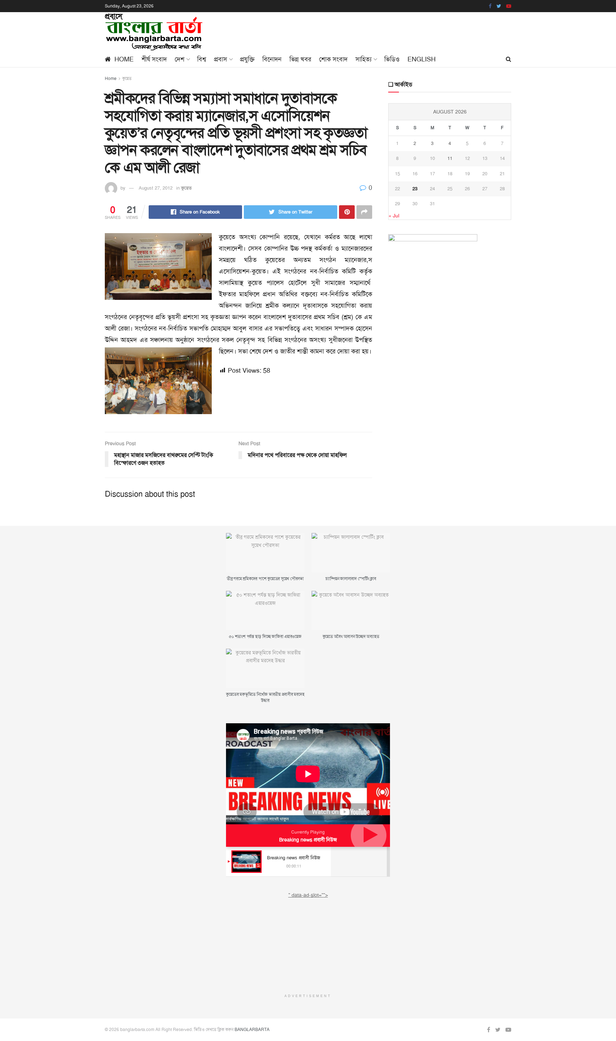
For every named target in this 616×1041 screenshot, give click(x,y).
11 (449, 158)
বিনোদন (272, 59)
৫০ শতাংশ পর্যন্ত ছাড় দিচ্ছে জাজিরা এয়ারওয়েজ (265, 636)
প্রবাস (220, 59)
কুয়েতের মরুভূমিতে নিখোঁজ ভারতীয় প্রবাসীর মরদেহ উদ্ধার (265, 697)
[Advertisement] (308, 943)
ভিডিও (392, 59)
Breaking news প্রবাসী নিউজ (308, 839)
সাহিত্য (363, 59)
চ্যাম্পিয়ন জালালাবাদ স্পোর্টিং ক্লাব (350, 579)
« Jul (394, 215)
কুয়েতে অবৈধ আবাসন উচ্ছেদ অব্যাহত (351, 636)
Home (124, 59)
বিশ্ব (201, 59)
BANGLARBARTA (252, 1029)
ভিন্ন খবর (300, 59)
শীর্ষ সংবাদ (154, 59)
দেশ (179, 59)
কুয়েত (127, 78)
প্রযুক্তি (247, 59)
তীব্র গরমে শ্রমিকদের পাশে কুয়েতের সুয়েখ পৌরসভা (265, 579)
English (421, 59)
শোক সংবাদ (333, 59)
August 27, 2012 (156, 188)
